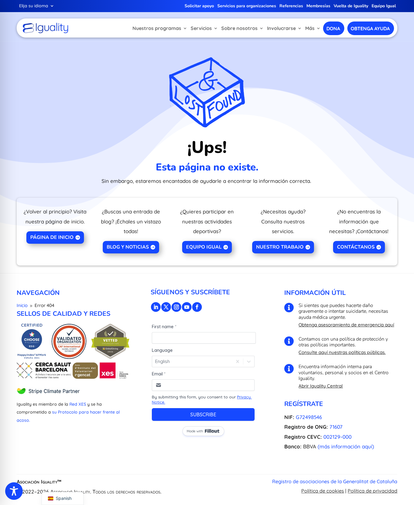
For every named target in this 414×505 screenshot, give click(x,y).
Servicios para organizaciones (246, 6)
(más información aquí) (346, 446)
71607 (335, 427)
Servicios (201, 28)
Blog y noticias (128, 247)
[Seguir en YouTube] (187, 307)
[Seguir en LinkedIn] (156, 307)
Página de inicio (52, 237)
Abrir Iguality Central (321, 386)
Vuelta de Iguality (351, 6)
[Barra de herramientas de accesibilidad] (14, 491)
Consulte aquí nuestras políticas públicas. (342, 352)
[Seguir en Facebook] (197, 307)
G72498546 (309, 417)
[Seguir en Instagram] (176, 307)
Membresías (318, 6)
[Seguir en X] (166, 307)
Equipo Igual (384, 6)
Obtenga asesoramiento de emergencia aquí (346, 325)
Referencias (291, 6)
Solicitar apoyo (199, 6)
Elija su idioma (33, 6)
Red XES (77, 404)
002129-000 (337, 437)
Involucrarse (281, 28)
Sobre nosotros (239, 28)
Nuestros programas (156, 28)
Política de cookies (322, 491)
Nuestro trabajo (280, 247)
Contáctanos (356, 247)
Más (310, 28)
